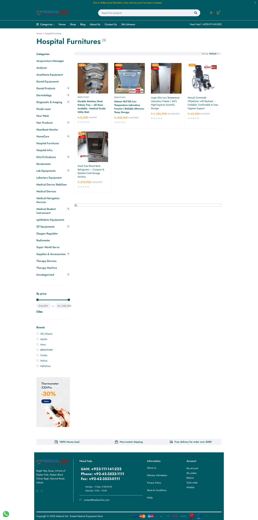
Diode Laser (43, 109)
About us (151, 468)
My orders (191, 473)
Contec (43, 355)
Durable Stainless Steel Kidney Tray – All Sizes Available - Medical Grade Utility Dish (92, 107)
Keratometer (43, 164)
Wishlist (190, 487)
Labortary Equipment (49, 178)
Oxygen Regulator (47, 233)
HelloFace (45, 366)
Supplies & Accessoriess (51, 254)
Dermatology (44, 95)
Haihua (43, 360)
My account (192, 468)
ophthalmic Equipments (50, 220)
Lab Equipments (46, 171)
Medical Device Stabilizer (51, 184)
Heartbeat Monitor (47, 130)
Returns (190, 478)
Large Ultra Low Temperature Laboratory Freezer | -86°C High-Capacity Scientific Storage (165, 103)
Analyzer (41, 68)
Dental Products (45, 88)
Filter (39, 311)
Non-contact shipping (131, 442)
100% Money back (69, 442)
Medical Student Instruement (46, 211)
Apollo (43, 339)
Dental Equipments (47, 81)
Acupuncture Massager (50, 61)
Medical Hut (62, 516)
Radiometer (43, 240)
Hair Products (44, 123)
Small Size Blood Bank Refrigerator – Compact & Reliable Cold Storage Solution (91, 171)
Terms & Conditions (156, 490)
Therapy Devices (46, 261)
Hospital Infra (44, 150)
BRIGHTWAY (46, 350)
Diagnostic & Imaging (49, 102)
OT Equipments (45, 227)
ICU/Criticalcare (46, 157)
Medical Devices (46, 191)
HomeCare (42, 136)
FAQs (150, 497)
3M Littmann (46, 333)
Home (39, 33)
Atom (43, 344)
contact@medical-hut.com (96, 500)
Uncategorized (45, 275)
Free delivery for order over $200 (193, 442)
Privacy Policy (154, 482)
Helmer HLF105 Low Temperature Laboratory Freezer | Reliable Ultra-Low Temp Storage (129, 107)
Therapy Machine (46, 268)
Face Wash (42, 116)
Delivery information (157, 475)
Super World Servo (47, 247)
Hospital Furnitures (47, 143)
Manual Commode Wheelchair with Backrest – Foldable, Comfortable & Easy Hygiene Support (203, 103)
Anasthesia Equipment (49, 75)
